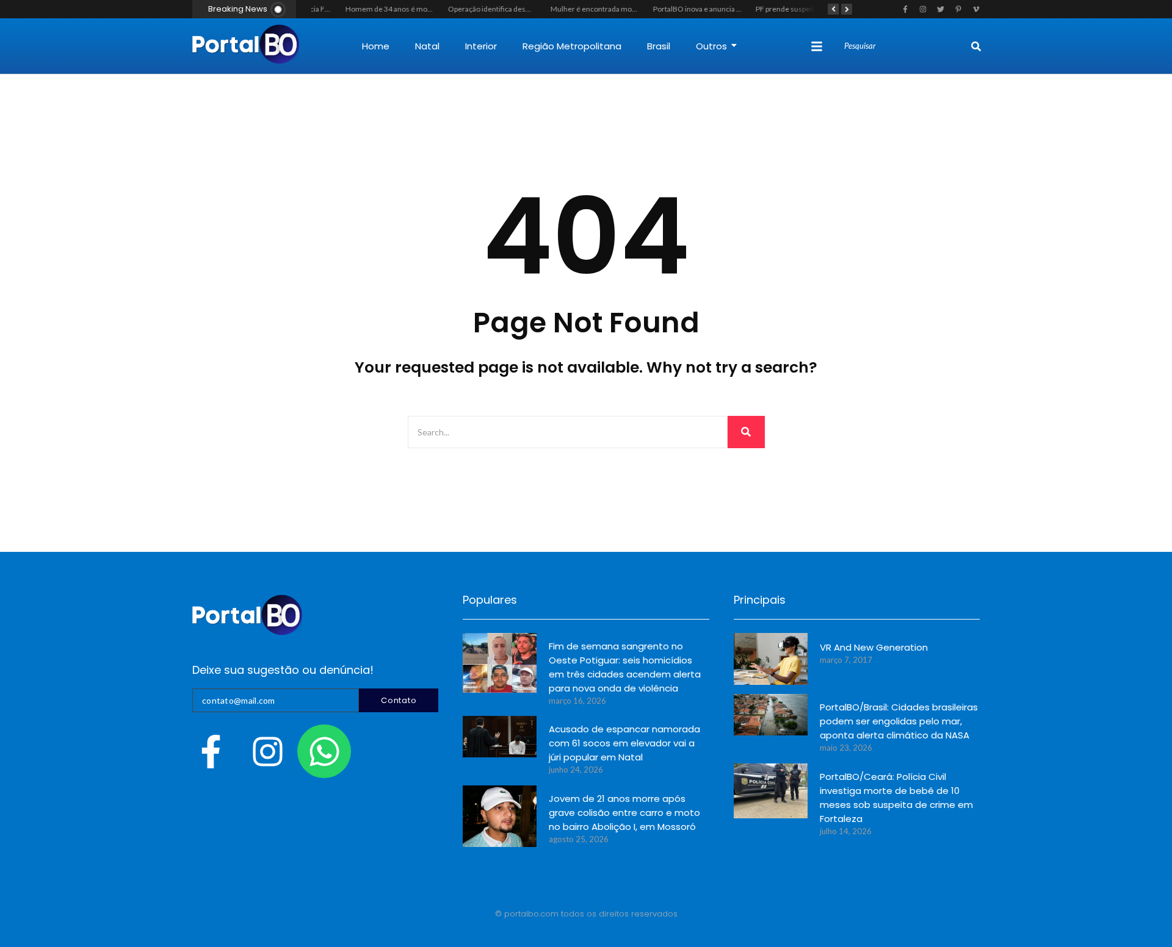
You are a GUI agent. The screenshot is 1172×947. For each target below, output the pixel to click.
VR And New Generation (874, 647)
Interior (481, 46)
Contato (398, 700)
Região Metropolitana (572, 46)
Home (375, 46)
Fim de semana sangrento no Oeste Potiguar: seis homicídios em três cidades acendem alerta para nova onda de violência (625, 667)
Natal (427, 46)
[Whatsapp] (324, 751)
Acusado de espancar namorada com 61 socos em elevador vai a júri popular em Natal (624, 743)
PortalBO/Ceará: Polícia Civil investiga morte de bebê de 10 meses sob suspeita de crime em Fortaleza (896, 797)
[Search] (976, 46)
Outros (711, 46)
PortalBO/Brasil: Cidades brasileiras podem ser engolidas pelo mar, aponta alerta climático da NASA (899, 721)
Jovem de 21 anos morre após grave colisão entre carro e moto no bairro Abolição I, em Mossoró (624, 812)
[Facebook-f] (210, 751)
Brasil (658, 46)
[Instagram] (267, 751)
